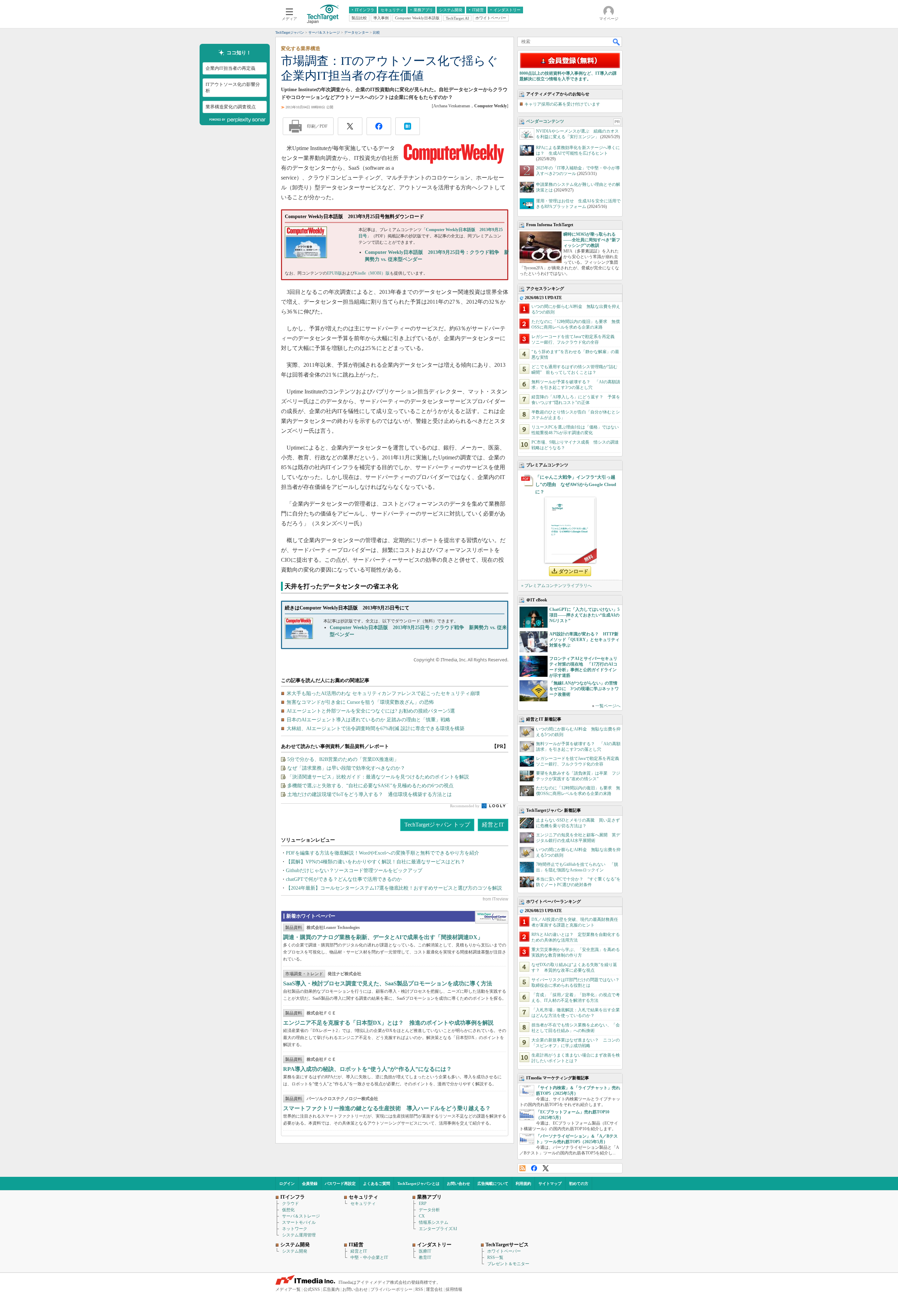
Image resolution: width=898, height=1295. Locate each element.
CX (422, 1216)
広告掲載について (492, 1183)
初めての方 (578, 1183)
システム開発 (294, 1251)
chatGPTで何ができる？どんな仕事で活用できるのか (344, 879)
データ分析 (429, 1209)
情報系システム (433, 1222)
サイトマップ (550, 1183)
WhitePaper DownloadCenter (491, 917)
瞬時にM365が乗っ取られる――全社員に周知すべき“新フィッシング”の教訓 (591, 240)
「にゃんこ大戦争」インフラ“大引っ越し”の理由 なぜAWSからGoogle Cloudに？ (575, 484)
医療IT (425, 1251)
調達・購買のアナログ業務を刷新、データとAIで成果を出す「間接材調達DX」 (383, 937)
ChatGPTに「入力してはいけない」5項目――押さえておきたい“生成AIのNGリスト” (584, 615)
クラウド (290, 1203)
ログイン (287, 1183)
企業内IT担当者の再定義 (230, 68)
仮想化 (288, 1209)
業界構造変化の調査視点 (231, 106)
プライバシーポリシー (391, 1289)
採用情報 (453, 1289)
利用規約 (523, 1183)
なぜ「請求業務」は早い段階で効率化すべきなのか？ (346, 768)
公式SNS (311, 1289)
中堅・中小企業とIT (369, 1257)
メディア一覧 (288, 1289)
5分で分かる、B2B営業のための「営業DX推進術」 (343, 759)
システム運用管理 (299, 1235)
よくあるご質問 (376, 1183)
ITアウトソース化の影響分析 (233, 87)
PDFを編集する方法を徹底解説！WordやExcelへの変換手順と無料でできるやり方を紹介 (382, 853)
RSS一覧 (495, 1257)
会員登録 (309, 1183)
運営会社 (434, 1289)
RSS (522, 1168)
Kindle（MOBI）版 (372, 273)
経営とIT (493, 825)
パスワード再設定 (340, 1183)
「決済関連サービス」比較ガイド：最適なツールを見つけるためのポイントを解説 (378, 777)
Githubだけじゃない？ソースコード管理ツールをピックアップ (354, 870)
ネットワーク (294, 1228)
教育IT (425, 1257)
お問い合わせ (458, 1183)
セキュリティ (363, 1203)
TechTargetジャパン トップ (437, 825)
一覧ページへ (608, 705)
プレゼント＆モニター (508, 1263)
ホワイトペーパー (504, 1251)
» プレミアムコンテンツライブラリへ (556, 585)
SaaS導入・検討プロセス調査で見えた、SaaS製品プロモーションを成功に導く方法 (387, 983)
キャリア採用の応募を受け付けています (562, 104)
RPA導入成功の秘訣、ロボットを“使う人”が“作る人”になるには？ (367, 1069)
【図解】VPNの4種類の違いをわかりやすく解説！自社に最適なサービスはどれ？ (375, 861)
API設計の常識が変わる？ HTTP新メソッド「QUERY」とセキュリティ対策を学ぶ (584, 640)
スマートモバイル (299, 1222)
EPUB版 (334, 273)
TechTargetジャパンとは (418, 1183)
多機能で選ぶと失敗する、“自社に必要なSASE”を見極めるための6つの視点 (370, 785)
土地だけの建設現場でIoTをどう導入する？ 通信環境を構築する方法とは (369, 794)
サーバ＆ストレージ (301, 1216)
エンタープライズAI (438, 1228)
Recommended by (465, 806)
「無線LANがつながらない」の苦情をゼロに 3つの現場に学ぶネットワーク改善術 (584, 689)
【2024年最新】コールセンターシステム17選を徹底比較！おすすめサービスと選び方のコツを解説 (394, 888)
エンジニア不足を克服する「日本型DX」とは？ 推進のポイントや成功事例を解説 (388, 1023)
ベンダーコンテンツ (545, 121)
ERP (423, 1203)
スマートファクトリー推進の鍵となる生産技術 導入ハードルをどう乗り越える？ (387, 1108)
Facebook (534, 1168)
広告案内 (331, 1289)
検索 (616, 42)
